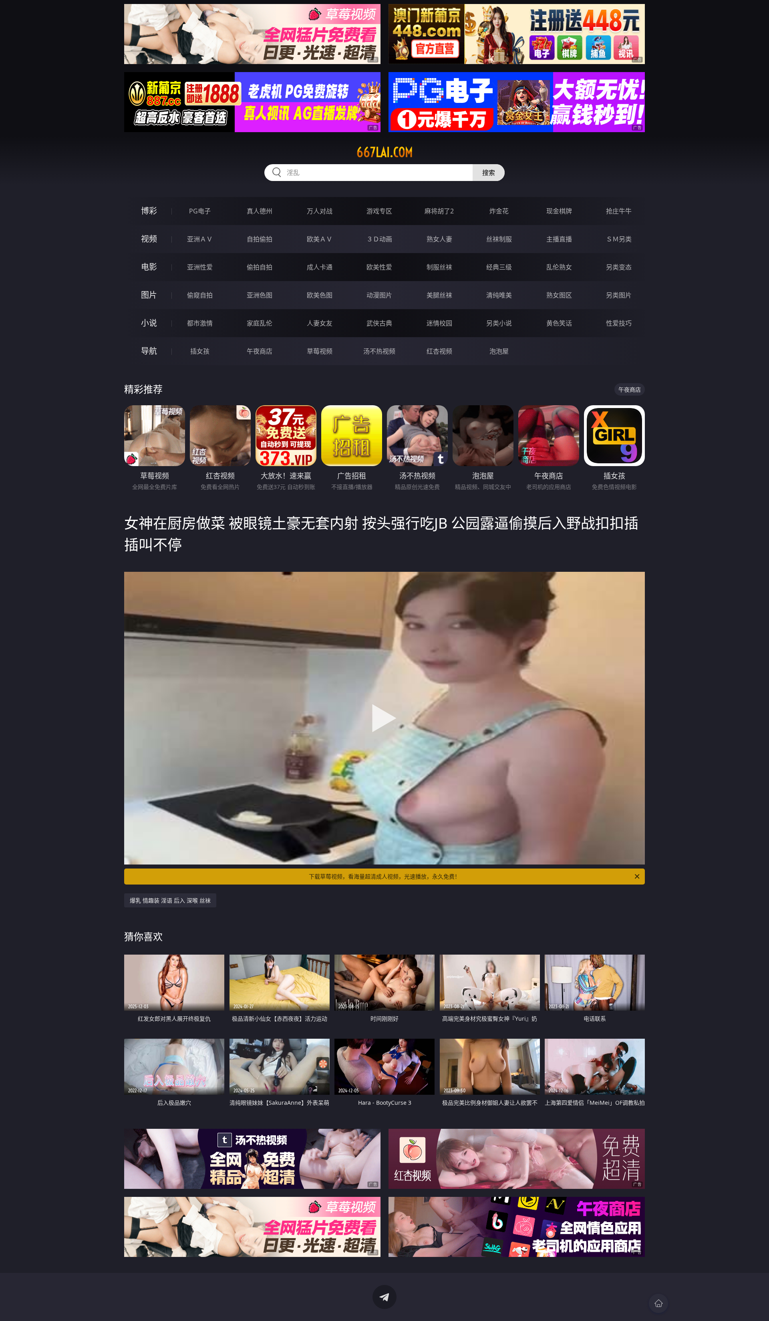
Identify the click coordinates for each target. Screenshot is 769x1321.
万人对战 (319, 211)
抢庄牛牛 (619, 211)
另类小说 (499, 323)
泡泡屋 (499, 351)
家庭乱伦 (259, 323)
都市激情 (200, 323)
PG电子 (200, 211)
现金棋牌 (559, 211)
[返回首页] (658, 1303)
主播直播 (559, 239)
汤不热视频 (379, 351)
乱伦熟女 (559, 267)
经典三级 (499, 267)
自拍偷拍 (259, 239)
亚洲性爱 (200, 267)
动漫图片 (379, 295)
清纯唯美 (499, 295)
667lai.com (384, 152)
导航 (149, 351)
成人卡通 (319, 267)
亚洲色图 (259, 295)
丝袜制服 (499, 239)
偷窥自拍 (200, 295)
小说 (149, 323)
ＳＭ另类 (619, 239)
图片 (149, 295)
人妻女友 (319, 323)
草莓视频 (319, 351)
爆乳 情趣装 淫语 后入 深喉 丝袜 (170, 900)
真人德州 (259, 211)
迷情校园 (439, 323)
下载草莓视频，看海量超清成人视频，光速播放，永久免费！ (384, 876)
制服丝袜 (439, 267)
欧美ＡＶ (319, 239)
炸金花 (499, 211)
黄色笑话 (559, 323)
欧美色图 (319, 295)
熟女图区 (559, 295)
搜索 (488, 172)
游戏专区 (379, 211)
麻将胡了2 (439, 211)
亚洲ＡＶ (200, 239)
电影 (149, 266)
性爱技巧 (619, 323)
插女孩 (199, 351)
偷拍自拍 (259, 267)
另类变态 (619, 267)
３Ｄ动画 (379, 239)
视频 (149, 238)
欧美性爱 (379, 267)
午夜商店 (259, 351)
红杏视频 (439, 351)
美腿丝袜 (439, 295)
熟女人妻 (439, 239)
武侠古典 (379, 323)
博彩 (149, 210)
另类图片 (619, 295)
